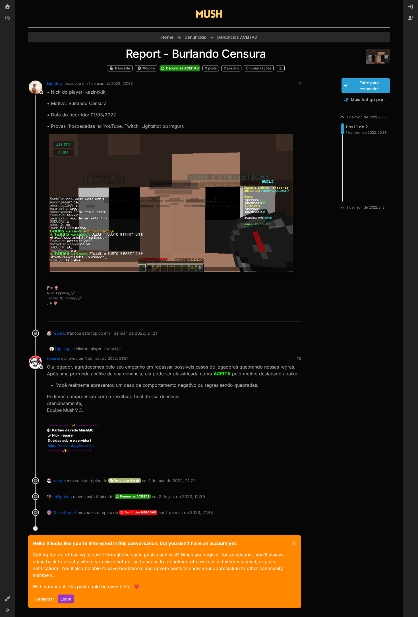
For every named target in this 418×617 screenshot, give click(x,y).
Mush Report (64, 512)
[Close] (294, 543)
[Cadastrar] (410, 18)
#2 (299, 358)
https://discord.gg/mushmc (71, 445)
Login (66, 599)
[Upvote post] (276, 314)
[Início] (7, 6)
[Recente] (7, 18)
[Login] (410, 6)
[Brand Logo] (209, 13)
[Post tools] (296, 314)
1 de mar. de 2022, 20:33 (111, 83)
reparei (59, 333)
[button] (7, 598)
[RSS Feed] (280, 68)
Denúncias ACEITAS (182, 68)
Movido (148, 68)
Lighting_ (55, 83)
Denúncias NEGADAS (140, 512)
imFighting (62, 496)
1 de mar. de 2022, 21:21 (106, 358)
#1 (299, 83)
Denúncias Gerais (126, 480)
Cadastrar (44, 599)
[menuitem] (410, 6)
